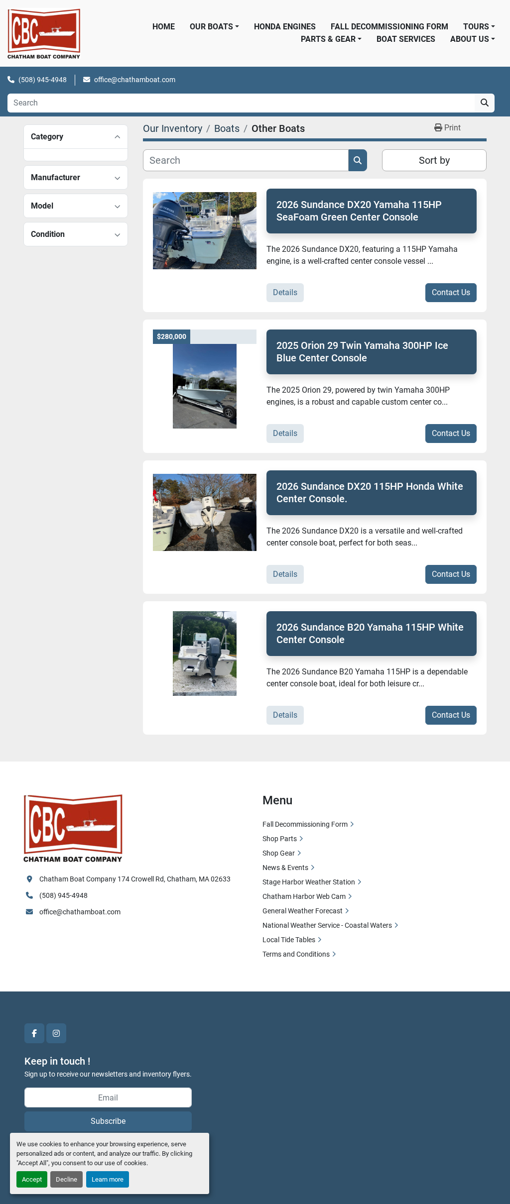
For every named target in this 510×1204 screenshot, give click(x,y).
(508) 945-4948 (42, 80)
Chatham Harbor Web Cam (304, 896)
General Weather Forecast (302, 911)
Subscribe (108, 1121)
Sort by (434, 160)
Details (285, 292)
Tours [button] (476, 26)
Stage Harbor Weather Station (308, 882)
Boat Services (406, 39)
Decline (66, 1179)
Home (163, 26)
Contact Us (451, 292)
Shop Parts (279, 839)
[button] (472, 39)
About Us (469, 39)
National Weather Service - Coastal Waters (327, 925)
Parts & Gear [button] (328, 39)
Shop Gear (278, 853)
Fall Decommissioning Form (389, 26)
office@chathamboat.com (134, 80)
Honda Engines (285, 26)
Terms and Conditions (296, 954)
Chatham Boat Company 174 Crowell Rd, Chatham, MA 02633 (135, 879)
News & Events (285, 868)
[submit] (485, 103)
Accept (32, 1179)
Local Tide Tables (288, 940)
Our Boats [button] (211, 26)
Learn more (108, 1179)
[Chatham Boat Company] (73, 827)
